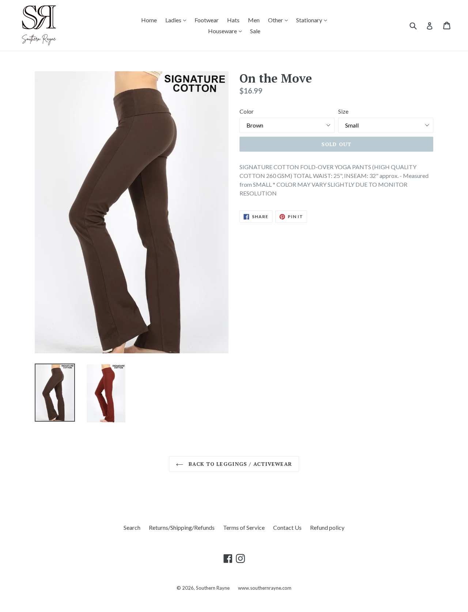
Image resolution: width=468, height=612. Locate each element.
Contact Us (287, 527)
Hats (233, 19)
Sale (255, 30)
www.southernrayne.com (264, 588)
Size (343, 111)
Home (149, 19)
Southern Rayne (213, 588)
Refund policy (327, 527)
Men (254, 19)
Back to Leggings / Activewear (239, 463)
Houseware (226, 30)
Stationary (313, 19)
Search (132, 527)
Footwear (207, 19)
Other (279, 19)
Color (246, 111)
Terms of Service (244, 527)
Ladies (177, 19)
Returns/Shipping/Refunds (182, 527)
